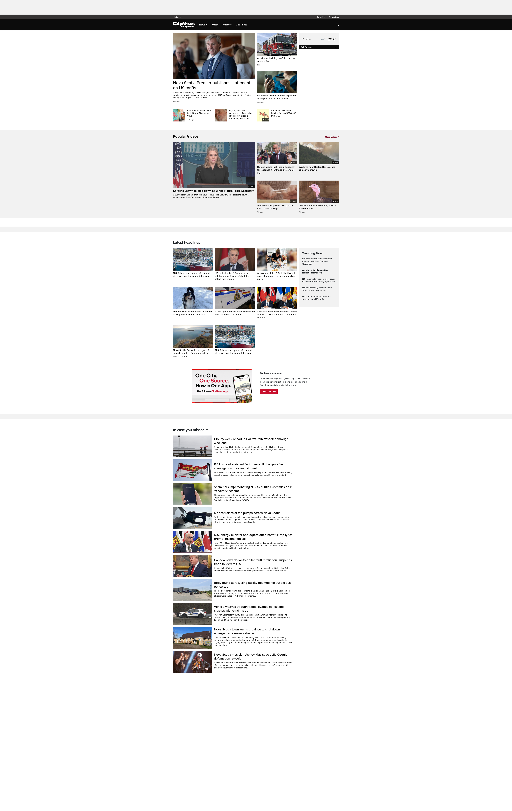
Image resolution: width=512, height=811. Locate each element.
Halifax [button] (176, 17)
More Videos (331, 137)
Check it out (269, 391)
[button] (320, 17)
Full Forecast (306, 47)
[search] (337, 25)
